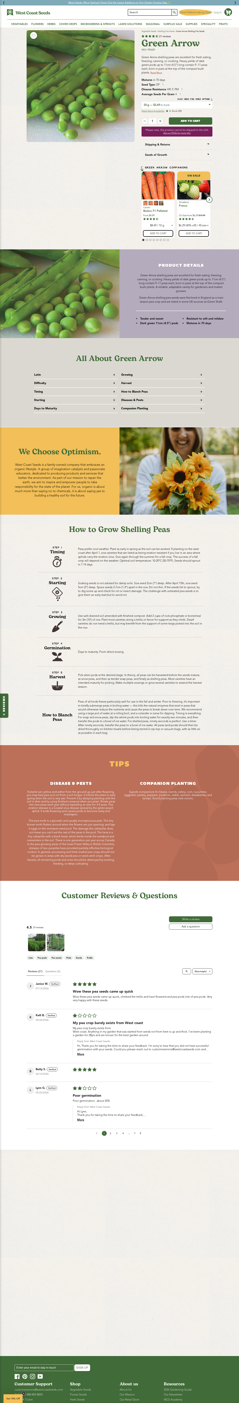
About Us (125, 1389)
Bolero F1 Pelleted (155, 211)
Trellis (89, 957)
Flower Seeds (78, 1394)
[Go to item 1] (36, 942)
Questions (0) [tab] (52, 971)
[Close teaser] (23, 1393)
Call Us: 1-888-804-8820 (29, 1394)
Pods (68, 957)
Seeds (79, 957)
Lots (31, 957)
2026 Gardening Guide (178, 1389)
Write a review (190, 919)
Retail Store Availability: (153, 111)
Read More (156, 72)
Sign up (82, 1367)
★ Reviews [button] (4, 705)
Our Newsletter (173, 1394)
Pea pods (42, 957)
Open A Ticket (24, 1399)
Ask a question (191, 926)
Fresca (183, 205)
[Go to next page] (141, 1133)
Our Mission (127, 1394)
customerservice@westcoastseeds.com (176, 1049)
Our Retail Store (129, 1399)
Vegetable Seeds (149, 31)
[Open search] (186, 971)
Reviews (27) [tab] (35, 971)
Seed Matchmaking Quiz (195, 12)
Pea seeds (56, 957)
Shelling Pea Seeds (166, 31)
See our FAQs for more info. (177, 133)
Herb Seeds (77, 1399)
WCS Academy (173, 1399)
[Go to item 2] (55, 942)
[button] (228, 12)
